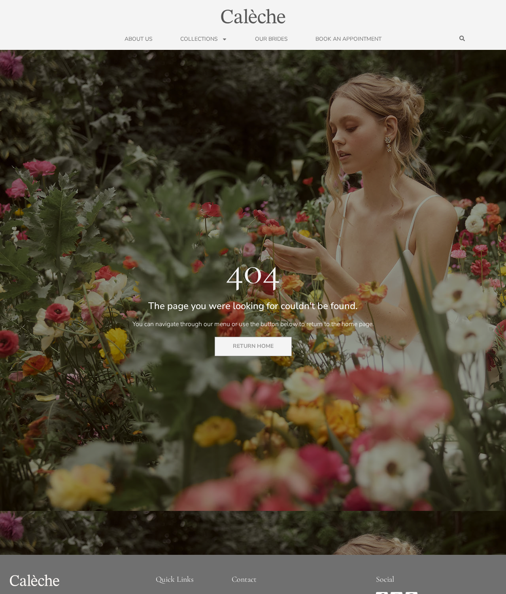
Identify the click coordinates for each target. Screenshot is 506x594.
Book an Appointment (348, 39)
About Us (139, 39)
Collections (199, 39)
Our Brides (271, 39)
